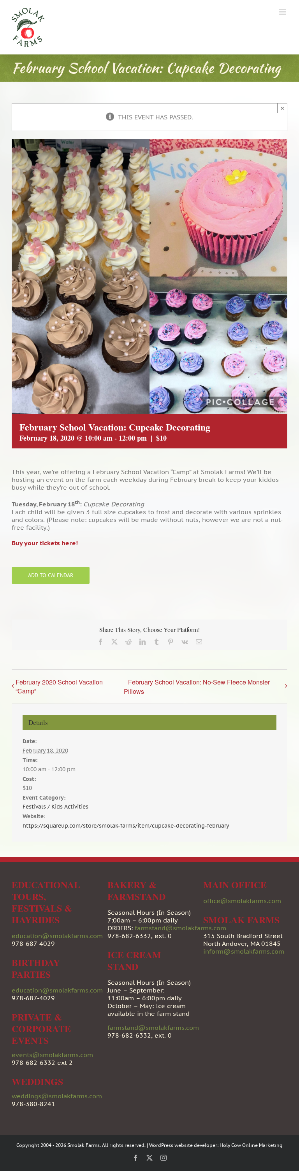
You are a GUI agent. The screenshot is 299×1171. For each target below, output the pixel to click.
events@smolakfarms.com (52, 1055)
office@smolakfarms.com (242, 901)
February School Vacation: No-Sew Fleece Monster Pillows (197, 686)
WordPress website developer (183, 1145)
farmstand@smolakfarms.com (180, 928)
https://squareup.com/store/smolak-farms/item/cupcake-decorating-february (126, 825)
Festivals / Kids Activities (55, 806)
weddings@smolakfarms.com (57, 1096)
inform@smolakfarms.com (243, 951)
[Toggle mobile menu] (283, 12)
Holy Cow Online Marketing (251, 1145)
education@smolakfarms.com (57, 936)
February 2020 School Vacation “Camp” (59, 686)
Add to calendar (50, 575)
